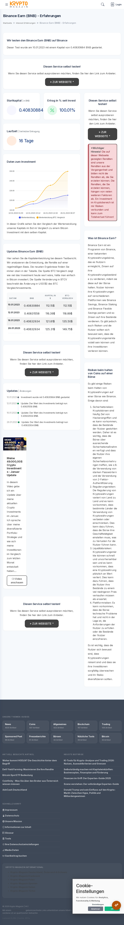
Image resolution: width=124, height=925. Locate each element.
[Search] (103, 4)
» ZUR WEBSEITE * (62, 82)
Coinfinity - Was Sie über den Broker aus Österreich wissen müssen (30, 782)
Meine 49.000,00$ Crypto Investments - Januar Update (15, 467)
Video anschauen (17, 580)
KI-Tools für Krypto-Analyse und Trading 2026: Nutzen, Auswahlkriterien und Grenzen (89, 762)
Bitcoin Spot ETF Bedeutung (17, 775)
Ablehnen (95, 909)
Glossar (9, 833)
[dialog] (98, 896)
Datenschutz (12, 815)
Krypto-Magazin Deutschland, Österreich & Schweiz (38, 872)
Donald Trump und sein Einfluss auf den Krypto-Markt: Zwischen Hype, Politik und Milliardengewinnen (90, 792)
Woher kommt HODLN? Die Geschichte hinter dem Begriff (29, 762)
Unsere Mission (13, 821)
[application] (42, 193)
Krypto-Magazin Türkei (22, 891)
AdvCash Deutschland (14, 789)
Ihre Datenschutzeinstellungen (22, 844)
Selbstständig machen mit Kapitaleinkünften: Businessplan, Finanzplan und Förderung (88, 771)
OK (112, 909)
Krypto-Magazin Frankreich (25, 876)
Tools (8, 838)
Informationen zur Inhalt (18, 827)
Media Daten (12, 850)
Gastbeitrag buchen (16, 855)
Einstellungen (98, 904)
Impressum (11, 810)
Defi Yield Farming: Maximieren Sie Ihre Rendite (28, 769)
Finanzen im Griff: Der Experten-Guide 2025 (87, 778)
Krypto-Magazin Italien (22, 887)
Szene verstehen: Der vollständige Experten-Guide (91, 784)
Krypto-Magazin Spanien (23, 883)
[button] (27, 217)
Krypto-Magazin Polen (22, 879)
